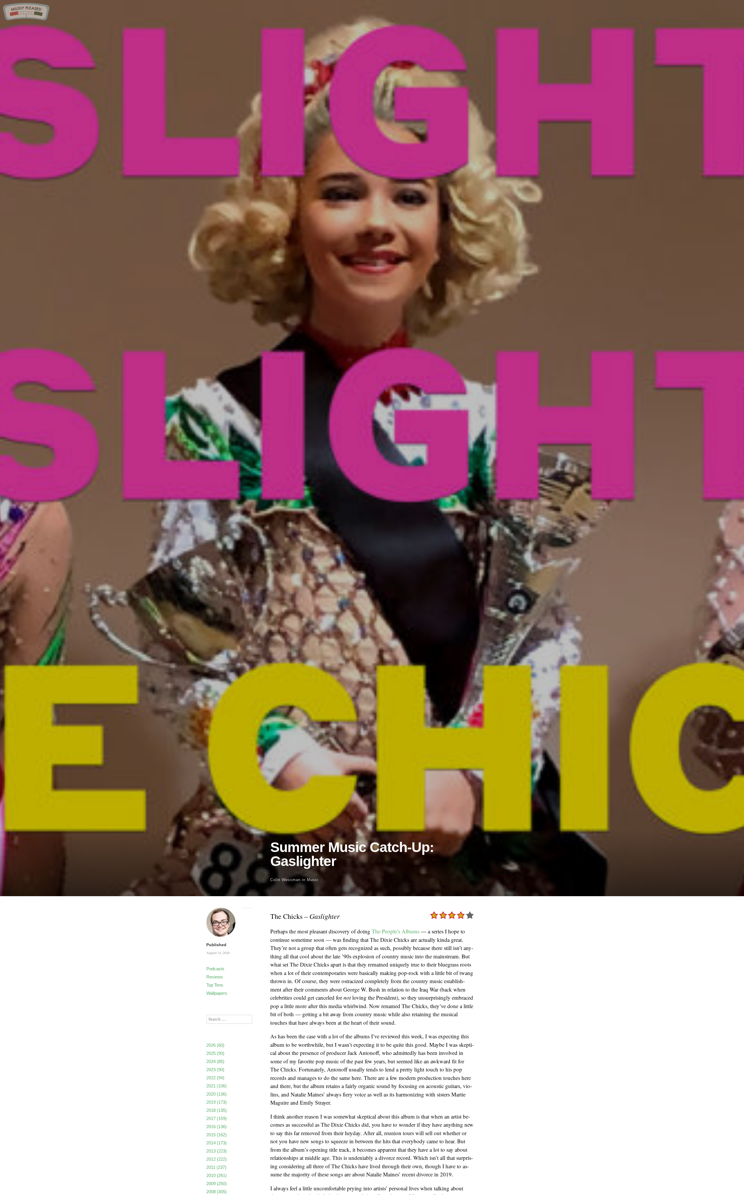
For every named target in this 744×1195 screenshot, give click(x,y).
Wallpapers (216, 993)
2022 (215, 1077)
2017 (216, 1118)
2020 (216, 1094)
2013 (216, 1150)
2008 (216, 1191)
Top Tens (214, 985)
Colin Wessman (285, 880)
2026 (215, 1045)
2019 (216, 1102)
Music (313, 880)
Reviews (214, 976)
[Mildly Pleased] (26, 18)
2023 (215, 1069)
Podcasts (215, 968)
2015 (216, 1134)
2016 (216, 1126)
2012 (216, 1159)
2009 (216, 1183)
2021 (216, 1085)
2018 (216, 1110)
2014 (216, 1142)
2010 (216, 1175)
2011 (216, 1167)
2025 (215, 1053)
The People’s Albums (395, 931)
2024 (215, 1061)
